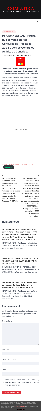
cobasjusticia (8, 55)
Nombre (6, 349)
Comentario (7, 321)
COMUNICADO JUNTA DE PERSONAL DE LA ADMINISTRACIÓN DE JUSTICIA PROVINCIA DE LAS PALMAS (20, 261)
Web (4, 370)
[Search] (37, 22)
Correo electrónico (10, 359)
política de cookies (19, 406)
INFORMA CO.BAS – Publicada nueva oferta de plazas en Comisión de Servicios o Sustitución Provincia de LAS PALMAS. (19, 285)
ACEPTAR (20, 409)
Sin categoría (9, 31)
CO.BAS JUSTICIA (20, 8)
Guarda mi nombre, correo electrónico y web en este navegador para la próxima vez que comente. (22, 382)
